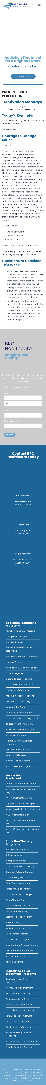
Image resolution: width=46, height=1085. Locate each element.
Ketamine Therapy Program (19, 916)
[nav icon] (39, 5)
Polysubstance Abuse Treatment (21, 1041)
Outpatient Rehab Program (19, 712)
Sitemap (29, 1080)
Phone (7, 410)
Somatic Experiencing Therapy (20, 956)
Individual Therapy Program (19, 911)
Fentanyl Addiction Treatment (20, 1010)
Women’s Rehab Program (18, 760)
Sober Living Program (16, 735)
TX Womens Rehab (34, 1075)
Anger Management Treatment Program (20, 791)
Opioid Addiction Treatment (19, 1027)
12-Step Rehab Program (17, 636)
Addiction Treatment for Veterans (22, 656)
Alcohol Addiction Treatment (19, 987)
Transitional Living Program (18, 749)
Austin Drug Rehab (13, 1078)
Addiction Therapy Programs (19, 849)
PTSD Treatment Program (18, 814)
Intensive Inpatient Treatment (20, 695)
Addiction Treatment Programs (20, 631)
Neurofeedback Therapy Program (22, 945)
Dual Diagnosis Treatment (18, 690)
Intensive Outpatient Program (20, 701)
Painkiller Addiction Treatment (20, 1047)
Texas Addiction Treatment (16, 1072)
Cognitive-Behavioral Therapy (20, 866)
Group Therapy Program (17, 900)
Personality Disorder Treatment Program (20, 822)
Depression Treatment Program (21, 803)
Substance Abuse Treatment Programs (19, 981)
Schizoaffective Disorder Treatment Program (22, 831)
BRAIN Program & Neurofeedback (21, 667)
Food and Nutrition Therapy (19, 894)
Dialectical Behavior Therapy (19, 872)
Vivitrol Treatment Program (18, 766)
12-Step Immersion (14, 855)
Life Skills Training (13, 922)
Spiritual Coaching (14, 961)
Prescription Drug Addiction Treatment (19, 1034)
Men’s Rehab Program (16, 755)
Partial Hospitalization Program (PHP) (23, 718)
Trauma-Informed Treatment (19, 950)
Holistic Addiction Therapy (18, 905)
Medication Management (18, 928)
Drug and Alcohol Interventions (20, 684)
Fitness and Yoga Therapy (18, 888)
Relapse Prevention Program (19, 724)
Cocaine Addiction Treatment (20, 999)
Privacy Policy (19, 1080)
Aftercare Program (14, 662)
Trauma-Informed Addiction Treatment (19, 742)
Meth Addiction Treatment (18, 1021)
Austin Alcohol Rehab (31, 1078)
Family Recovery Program (18, 883)
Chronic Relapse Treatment (19, 679)
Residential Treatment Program (20, 729)
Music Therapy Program (17, 933)
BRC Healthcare (15, 1070)
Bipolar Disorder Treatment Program (23, 809)
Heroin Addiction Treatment (19, 1016)
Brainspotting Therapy (16, 860)
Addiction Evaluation (15, 642)
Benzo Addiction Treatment (19, 993)
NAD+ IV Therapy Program (18, 939)
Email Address (11, 421)
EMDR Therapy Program (17, 877)
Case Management (15, 673)
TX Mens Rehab (18, 1075)
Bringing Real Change (33, 1070)
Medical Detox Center (16, 707)
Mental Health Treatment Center (21, 783)
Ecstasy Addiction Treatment (19, 1004)
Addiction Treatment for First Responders (19, 649)
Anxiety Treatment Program (19, 798)
